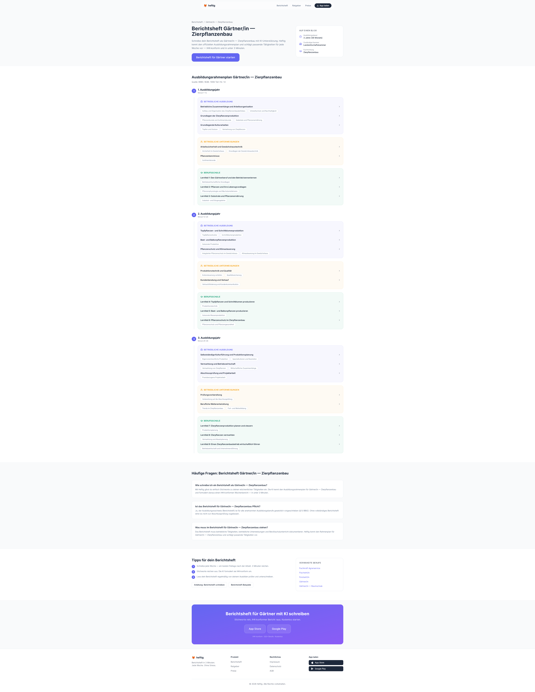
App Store (255, 628)
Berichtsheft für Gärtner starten (215, 57)
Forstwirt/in (304, 577)
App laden (324, 5)
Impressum (275, 662)
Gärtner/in (303, 581)
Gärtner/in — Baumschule (310, 586)
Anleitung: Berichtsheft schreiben (209, 585)
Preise (308, 5)
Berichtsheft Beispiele (241, 585)
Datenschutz (275, 666)
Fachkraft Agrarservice (309, 568)
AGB (272, 671)
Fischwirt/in (304, 572)
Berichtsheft (282, 5)
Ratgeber (296, 5)
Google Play (279, 628)
